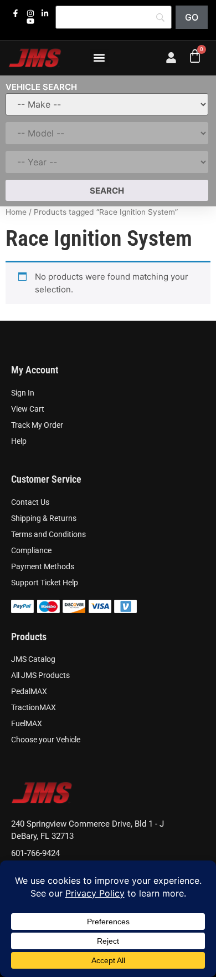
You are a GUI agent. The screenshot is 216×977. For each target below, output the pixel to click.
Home (16, 211)
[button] (99, 58)
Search (107, 190)
